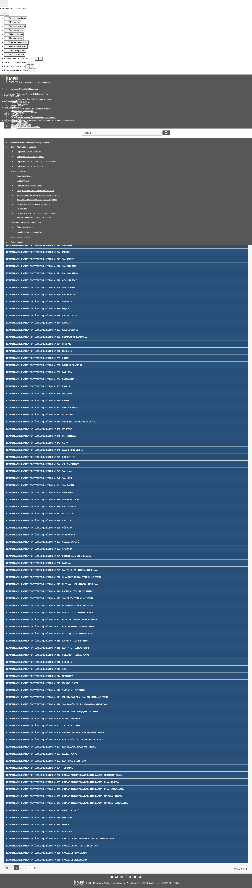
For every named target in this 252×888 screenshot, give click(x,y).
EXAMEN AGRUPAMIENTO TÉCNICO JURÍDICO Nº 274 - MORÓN (38, 252)
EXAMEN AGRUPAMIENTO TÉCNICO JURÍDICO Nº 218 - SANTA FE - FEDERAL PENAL (47, 647)
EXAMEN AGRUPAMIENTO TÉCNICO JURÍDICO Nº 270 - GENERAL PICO (41, 280)
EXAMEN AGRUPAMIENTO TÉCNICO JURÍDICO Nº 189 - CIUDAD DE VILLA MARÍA (46, 859)
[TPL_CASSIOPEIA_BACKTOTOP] (247, 883)
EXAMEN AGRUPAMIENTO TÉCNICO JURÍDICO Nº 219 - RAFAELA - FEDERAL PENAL (47, 640)
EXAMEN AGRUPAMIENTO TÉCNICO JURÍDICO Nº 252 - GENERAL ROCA (42, 407)
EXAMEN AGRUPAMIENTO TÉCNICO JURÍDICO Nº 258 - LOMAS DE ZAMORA (44, 365)
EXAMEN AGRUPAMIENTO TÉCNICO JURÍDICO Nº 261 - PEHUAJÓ (39, 343)
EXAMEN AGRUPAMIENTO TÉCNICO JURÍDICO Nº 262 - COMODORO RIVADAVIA (46, 336)
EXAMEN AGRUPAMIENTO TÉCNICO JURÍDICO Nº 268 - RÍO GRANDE (40, 294)
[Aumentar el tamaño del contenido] (41, 59)
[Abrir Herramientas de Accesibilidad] (4, 3)
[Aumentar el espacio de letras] (34, 70)
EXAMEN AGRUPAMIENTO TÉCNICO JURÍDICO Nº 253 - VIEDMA (38, 400)
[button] (35, 82)
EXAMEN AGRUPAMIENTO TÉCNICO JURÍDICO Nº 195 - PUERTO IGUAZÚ (42, 810)
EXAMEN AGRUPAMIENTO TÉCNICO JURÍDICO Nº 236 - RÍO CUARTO (40, 520)
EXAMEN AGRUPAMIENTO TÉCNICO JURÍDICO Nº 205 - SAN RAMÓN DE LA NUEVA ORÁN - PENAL (55, 739)
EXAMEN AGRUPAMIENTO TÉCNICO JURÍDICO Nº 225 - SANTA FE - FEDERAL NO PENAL (49, 598)
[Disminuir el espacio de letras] (30, 70)
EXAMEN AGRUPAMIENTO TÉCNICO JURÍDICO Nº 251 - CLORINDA (39, 414)
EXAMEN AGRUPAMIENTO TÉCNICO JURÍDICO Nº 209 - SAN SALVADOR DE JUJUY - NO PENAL (53, 711)
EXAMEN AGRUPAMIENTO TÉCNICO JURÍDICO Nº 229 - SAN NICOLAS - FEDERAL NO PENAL (52, 570)
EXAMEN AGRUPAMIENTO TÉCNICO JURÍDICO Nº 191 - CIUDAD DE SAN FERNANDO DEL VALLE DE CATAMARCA (61, 838)
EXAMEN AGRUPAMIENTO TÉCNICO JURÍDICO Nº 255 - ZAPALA (38, 386)
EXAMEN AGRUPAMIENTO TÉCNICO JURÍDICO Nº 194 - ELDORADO (39, 817)
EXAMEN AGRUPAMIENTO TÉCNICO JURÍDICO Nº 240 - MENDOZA (39, 492)
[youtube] (135, 877)
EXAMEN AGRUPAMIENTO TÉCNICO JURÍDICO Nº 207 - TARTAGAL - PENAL (44, 725)
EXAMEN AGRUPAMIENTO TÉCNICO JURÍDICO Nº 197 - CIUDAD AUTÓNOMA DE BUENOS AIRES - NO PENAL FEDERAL (65, 796)
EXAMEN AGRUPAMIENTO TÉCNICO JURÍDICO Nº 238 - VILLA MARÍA (41, 506)
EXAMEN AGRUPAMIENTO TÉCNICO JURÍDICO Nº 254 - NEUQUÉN (39, 393)
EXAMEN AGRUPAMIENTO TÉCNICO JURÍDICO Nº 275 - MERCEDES (39, 244)
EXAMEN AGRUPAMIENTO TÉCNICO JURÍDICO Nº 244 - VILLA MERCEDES (42, 464)
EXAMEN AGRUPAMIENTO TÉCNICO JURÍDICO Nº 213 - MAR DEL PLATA (42, 683)
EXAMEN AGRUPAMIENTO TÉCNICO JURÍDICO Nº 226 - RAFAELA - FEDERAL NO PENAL (49, 591)
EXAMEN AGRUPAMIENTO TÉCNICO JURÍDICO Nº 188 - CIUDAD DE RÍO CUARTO (46, 852)
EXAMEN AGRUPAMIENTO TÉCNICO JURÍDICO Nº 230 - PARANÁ (38, 563)
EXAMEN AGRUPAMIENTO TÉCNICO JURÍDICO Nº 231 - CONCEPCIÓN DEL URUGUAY (48, 556)
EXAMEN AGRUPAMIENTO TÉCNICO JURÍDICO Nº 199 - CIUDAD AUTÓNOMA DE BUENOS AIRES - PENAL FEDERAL (63, 782)
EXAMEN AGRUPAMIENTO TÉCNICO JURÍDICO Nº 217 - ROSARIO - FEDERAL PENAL (47, 654)
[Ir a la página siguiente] (30, 867)
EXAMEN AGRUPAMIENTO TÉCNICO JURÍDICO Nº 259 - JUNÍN (37, 358)
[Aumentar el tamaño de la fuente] (32, 63)
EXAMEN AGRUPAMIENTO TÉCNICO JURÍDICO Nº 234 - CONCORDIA (40, 534)
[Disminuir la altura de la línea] (27, 66)
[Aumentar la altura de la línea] (31, 66)
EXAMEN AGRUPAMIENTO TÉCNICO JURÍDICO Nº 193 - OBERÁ (37, 824)
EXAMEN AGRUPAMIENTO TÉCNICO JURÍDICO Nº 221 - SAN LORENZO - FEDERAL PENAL (50, 626)
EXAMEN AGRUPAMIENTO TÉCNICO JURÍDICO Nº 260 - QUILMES (39, 351)
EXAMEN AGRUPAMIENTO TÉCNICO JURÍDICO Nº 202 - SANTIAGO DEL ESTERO (46, 760)
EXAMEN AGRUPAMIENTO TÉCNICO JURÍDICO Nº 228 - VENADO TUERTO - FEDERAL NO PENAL (53, 577)
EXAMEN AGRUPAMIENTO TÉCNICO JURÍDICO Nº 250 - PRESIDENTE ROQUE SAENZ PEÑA (51, 421)
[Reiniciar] (2, 14)
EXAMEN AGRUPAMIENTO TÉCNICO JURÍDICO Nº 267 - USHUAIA (39, 301)
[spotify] (116, 877)
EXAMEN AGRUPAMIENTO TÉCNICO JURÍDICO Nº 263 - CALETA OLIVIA (42, 329)
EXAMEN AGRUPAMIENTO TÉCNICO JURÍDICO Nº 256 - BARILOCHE (40, 379)
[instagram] (121, 877)
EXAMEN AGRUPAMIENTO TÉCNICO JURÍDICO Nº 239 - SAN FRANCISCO (42, 499)
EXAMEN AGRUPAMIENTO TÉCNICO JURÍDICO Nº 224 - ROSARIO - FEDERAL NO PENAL (49, 605)
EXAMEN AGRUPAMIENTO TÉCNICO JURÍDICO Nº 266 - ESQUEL (38, 308)
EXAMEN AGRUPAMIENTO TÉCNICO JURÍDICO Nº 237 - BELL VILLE (39, 513)
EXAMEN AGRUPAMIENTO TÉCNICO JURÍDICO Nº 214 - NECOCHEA (39, 676)
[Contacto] (112, 877)
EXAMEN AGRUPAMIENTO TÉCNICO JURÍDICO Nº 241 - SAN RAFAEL (40, 485)
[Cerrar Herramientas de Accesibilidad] (7, 14)
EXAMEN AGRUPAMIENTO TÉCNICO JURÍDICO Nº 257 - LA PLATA (39, 372)
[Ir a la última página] (35, 867)
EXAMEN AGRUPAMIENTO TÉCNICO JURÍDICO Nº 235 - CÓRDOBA (39, 527)
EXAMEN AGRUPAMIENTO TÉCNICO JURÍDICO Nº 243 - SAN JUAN (39, 471)
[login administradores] (140, 877)
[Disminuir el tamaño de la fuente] (28, 63)
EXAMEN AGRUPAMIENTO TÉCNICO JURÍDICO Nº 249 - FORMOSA (39, 428)
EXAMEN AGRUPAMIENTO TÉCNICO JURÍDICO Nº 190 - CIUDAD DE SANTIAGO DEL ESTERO (52, 845)
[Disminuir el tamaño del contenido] (37, 59)
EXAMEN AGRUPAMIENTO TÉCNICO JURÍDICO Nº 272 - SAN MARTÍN (41, 266)
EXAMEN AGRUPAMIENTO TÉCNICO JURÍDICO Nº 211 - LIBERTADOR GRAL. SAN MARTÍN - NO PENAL (57, 697)
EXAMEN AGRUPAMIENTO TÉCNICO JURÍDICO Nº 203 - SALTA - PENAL (41, 753)
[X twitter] (130, 877)
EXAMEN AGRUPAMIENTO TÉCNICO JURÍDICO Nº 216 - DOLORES (39, 662)
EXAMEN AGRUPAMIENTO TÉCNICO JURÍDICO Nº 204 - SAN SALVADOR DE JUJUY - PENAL (51, 746)
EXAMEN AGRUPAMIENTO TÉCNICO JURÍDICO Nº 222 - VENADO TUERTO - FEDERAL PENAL (51, 619)
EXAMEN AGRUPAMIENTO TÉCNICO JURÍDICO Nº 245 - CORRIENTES (40, 457)
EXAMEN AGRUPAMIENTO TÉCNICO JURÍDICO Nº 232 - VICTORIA (39, 548)
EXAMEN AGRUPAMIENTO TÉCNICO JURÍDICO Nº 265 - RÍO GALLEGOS (41, 315)
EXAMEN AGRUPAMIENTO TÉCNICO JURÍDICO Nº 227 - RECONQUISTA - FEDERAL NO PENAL (52, 584)
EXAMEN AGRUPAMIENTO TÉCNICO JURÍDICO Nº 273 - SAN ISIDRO (40, 259)
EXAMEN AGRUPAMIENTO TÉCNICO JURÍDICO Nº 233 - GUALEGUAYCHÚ (42, 541)
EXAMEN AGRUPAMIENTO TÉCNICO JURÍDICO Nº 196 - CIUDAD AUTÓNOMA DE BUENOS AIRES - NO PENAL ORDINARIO (67, 803)
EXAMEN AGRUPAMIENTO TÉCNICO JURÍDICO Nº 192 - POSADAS (39, 831)
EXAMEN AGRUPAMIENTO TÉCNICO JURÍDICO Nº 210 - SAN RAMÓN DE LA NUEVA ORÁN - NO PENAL (57, 704)
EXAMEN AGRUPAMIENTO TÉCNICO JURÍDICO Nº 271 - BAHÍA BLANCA (42, 273)
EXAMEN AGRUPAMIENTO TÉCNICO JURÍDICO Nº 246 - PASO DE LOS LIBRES (44, 449)
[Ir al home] (79, 883)
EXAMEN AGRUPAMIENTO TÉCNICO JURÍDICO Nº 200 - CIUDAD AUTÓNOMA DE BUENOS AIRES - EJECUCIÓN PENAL (64, 775)
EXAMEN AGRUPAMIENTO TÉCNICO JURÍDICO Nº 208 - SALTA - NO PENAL (43, 718)
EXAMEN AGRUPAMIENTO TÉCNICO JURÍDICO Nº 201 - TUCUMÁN (39, 767)
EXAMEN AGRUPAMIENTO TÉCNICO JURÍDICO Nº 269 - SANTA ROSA (40, 287)
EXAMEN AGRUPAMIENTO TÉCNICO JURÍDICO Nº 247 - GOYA (37, 442)
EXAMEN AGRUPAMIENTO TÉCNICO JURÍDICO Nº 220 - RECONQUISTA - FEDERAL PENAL (50, 633)
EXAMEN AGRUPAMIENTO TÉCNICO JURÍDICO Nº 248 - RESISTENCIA (41, 435)
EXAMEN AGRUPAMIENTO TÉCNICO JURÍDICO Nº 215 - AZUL (37, 669)
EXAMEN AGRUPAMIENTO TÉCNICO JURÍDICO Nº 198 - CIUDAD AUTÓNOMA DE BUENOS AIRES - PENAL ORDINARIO (65, 789)
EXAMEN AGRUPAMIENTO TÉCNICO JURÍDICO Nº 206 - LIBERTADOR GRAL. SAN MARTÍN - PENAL (55, 732)
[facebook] (126, 877)
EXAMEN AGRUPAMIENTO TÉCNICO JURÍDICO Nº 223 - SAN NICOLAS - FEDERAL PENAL (50, 612)
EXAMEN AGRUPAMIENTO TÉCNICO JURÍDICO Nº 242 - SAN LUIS (39, 478)
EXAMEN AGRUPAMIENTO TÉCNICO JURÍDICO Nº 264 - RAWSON (38, 322)
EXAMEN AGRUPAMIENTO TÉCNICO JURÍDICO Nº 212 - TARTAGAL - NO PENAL (46, 690)
